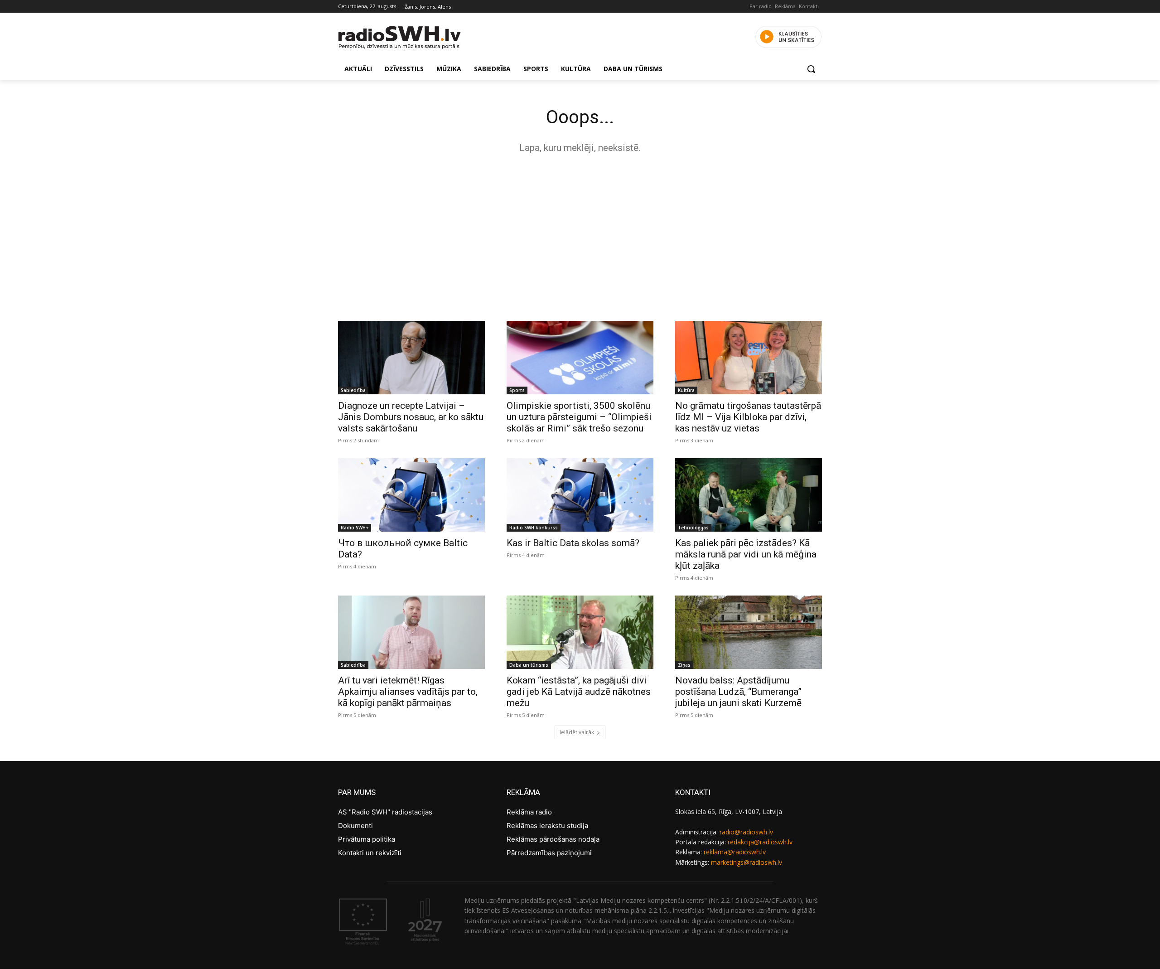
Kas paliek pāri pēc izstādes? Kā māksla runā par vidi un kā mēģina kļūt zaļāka (746, 554)
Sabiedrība (353, 390)
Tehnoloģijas (693, 527)
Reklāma (785, 6)
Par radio (760, 6)
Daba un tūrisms (528, 665)
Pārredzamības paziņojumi (549, 852)
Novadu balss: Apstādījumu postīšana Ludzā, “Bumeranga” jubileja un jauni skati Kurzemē (738, 691)
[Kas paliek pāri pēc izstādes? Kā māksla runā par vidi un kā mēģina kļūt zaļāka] (748, 495)
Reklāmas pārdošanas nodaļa (553, 839)
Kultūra (686, 390)
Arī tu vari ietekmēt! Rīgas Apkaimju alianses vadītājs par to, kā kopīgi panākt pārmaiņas (408, 691)
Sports (517, 390)
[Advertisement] (580, 234)
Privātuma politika (366, 839)
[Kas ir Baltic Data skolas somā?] (580, 495)
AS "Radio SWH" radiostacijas (385, 812)
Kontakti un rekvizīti (369, 852)
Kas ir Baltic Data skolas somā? (573, 543)
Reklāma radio (529, 812)
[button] (811, 69)
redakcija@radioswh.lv (760, 842)
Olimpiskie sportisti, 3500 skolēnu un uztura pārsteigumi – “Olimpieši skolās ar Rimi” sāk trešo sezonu (579, 417)
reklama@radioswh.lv (735, 852)
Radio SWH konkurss (533, 527)
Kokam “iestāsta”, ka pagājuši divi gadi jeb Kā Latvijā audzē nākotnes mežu (579, 691)
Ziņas (684, 665)
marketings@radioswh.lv (746, 862)
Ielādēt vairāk (577, 732)
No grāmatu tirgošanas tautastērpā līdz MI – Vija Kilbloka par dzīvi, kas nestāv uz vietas (748, 417)
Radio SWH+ (354, 527)
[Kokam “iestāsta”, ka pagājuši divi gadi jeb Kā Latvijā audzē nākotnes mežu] (580, 632)
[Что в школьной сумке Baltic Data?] (411, 495)
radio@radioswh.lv (746, 832)
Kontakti (809, 6)
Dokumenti (355, 825)
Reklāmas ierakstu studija (547, 825)
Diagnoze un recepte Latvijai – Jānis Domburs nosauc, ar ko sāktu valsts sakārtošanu (410, 417)
